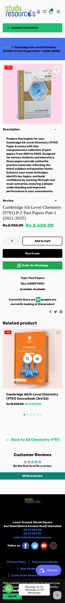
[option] (32, 371)
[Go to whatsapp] (8, 588)
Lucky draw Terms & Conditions (32, 575)
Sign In (38, 11)
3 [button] (31, 415)
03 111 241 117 (32, 533)
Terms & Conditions (45, 562)
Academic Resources (24, 27)
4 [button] (34, 415)
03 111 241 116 (32, 529)
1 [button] (24, 415)
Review (8, 200)
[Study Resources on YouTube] (44, 545)
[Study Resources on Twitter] (34, 545)
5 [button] (37, 415)
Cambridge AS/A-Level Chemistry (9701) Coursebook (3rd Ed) (32, 396)
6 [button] (41, 415)
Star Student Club (32, 568)
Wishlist (45, 11)
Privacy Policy (16, 562)
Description (11, 129)
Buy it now (32, 253)
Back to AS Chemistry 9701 (34, 439)
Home (6, 47)
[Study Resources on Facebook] (25, 545)
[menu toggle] (58, 11)
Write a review (32, 476)
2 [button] (28, 415)
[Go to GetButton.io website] (8, 598)
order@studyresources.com (32, 537)
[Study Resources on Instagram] (53, 545)
